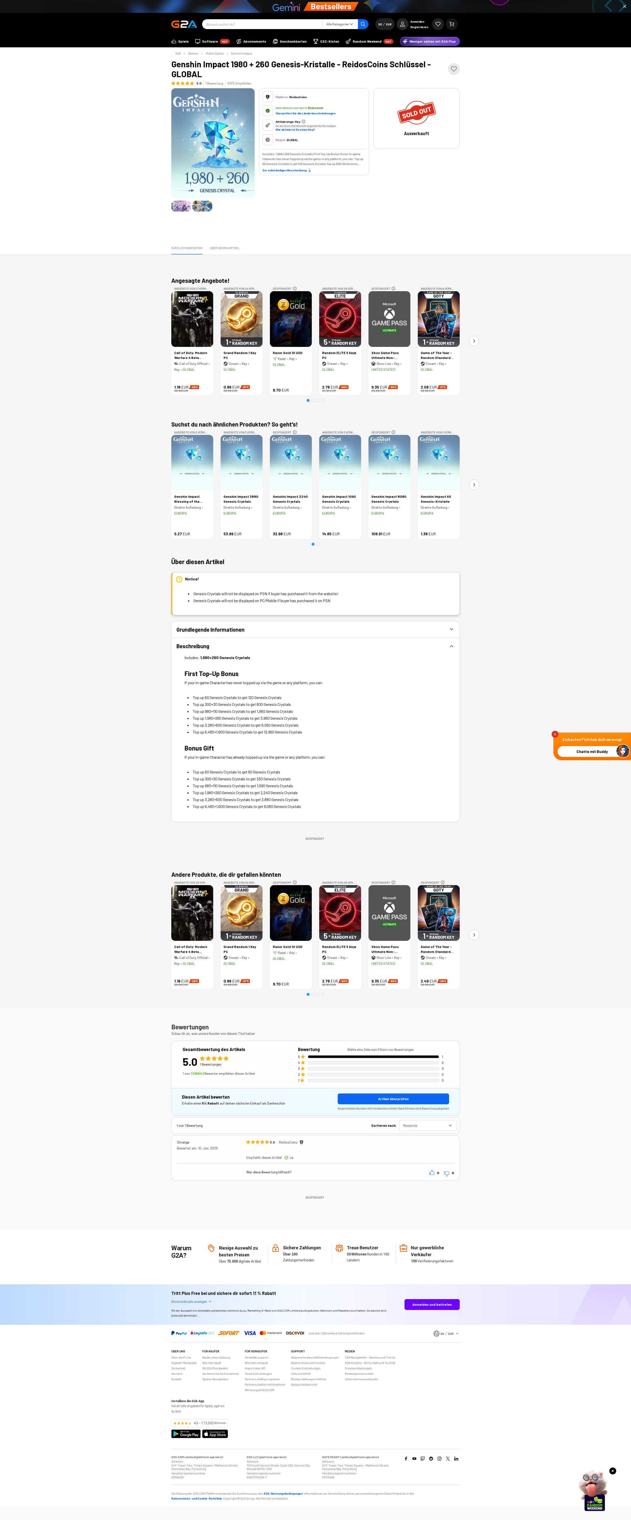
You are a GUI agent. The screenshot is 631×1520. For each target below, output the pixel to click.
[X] (447, 1458)
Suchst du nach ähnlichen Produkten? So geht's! (234, 424)
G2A (178, 53)
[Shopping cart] (452, 24)
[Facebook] (406, 1458)
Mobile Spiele (215, 53)
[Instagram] (439, 1458)
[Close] (624, 6)
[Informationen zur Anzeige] (295, 288)
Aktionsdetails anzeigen (189, 1301)
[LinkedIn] (456, 1458)
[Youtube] (414, 1458)
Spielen (193, 53)
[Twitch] (422, 1458)
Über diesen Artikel (225, 248)
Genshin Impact (241, 53)
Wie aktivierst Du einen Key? (295, 129)
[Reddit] (431, 1458)
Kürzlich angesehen (186, 248)
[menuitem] (180, 41)
